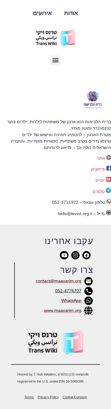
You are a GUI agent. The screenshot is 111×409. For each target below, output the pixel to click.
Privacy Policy (48, 397)
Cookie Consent (75, 397)
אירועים (42, 13)
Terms (29, 397)
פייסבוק (98, 169)
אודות (71, 13)
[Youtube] (64, 255)
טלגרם (98, 191)
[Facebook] (86, 255)
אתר (101, 158)
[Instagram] (75, 255)
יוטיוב (100, 180)
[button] (56, 60)
